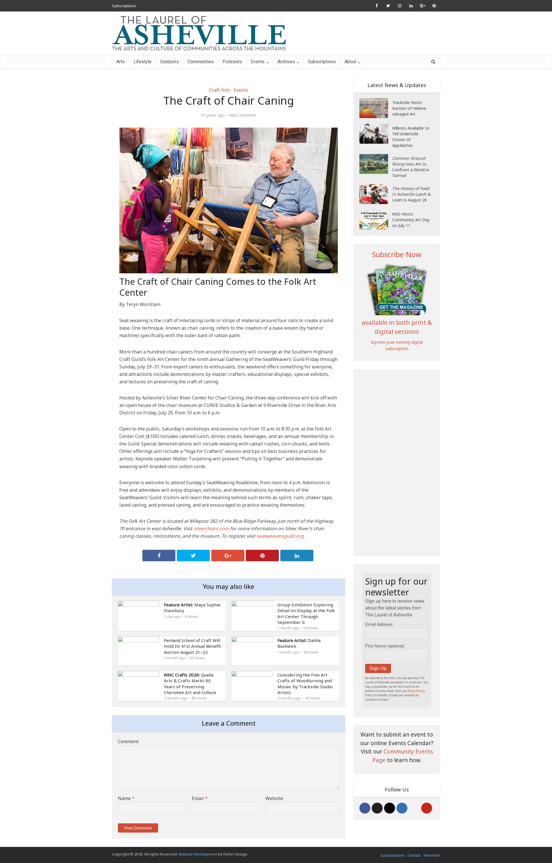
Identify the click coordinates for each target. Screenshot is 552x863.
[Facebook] (364, 808)
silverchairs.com (211, 528)
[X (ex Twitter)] (377, 808)
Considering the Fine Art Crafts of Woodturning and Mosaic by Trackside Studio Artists (305, 683)
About (350, 61)
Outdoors (169, 61)
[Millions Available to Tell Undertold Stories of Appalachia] (375, 134)
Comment (128, 741)
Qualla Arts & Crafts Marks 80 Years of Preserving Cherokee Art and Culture (190, 683)
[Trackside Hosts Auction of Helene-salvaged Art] (375, 108)
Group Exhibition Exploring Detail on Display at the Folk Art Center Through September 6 (306, 613)
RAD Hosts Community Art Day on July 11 (411, 219)
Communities (200, 61)
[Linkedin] (401, 808)
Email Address (379, 624)
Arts (120, 61)
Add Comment (242, 115)
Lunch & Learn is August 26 (411, 194)
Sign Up (378, 668)
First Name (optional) (385, 646)
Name (126, 798)
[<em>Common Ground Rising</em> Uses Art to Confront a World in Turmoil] (375, 164)
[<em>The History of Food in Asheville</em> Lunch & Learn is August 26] (375, 194)
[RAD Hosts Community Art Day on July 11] (375, 220)
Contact (413, 855)
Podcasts (232, 61)
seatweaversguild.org (280, 536)
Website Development (198, 854)
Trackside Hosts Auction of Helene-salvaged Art (409, 108)
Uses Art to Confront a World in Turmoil (410, 166)
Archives (286, 61)
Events (257, 61)
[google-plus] (414, 808)
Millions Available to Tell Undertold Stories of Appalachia (410, 136)
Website (274, 798)
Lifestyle (142, 61)
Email (200, 798)
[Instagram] (389, 808)
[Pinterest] (426, 808)
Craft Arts (219, 90)
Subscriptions (124, 5)
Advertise (431, 855)
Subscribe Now (396, 254)
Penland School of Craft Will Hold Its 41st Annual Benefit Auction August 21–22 (192, 646)
